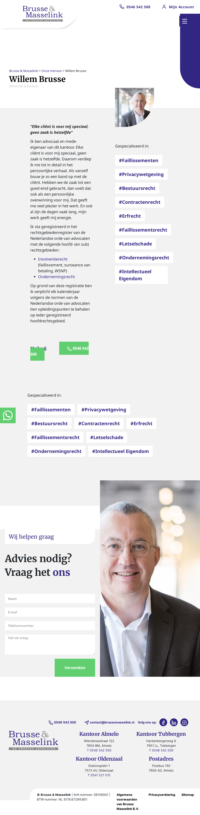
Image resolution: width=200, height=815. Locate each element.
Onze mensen (51, 71)
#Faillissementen (138, 160)
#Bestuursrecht (137, 188)
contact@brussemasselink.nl (112, 722)
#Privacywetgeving (141, 174)
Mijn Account (181, 6)
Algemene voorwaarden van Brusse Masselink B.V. (128, 802)
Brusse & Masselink (23, 71)
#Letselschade (135, 243)
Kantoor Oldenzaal (99, 759)
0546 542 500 (138, 6)
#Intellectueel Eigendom (120, 451)
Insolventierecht (52, 259)
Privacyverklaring (162, 795)
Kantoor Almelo (99, 734)
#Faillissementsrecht (143, 229)
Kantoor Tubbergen (161, 734)
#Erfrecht (130, 216)
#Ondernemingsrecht (144, 257)
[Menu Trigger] (184, 21)
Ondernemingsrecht (56, 276)
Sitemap (187, 795)
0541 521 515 (100, 775)
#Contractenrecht (139, 202)
